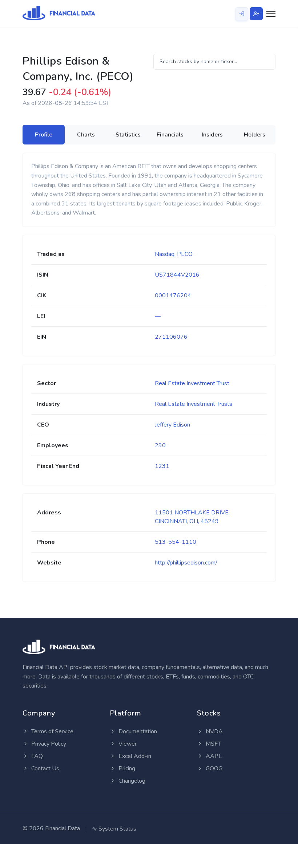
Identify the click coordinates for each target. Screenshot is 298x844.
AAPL (213, 756)
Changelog (131, 781)
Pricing (126, 768)
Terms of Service (51, 731)
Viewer (127, 744)
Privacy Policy (48, 744)
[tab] (44, 134)
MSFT (212, 744)
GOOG (213, 768)
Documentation (137, 731)
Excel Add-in (134, 756)
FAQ (36, 756)
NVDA (213, 731)
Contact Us (44, 768)
